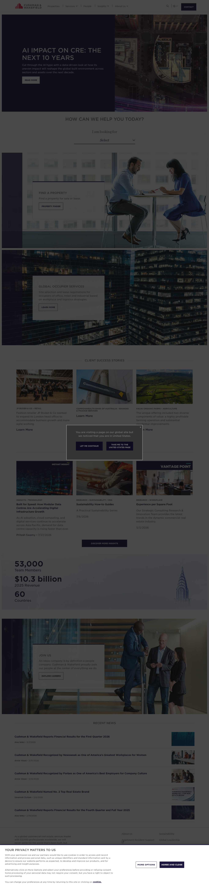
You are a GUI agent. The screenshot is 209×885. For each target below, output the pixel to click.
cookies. (97, 882)
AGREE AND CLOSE (172, 864)
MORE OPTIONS (146, 864)
